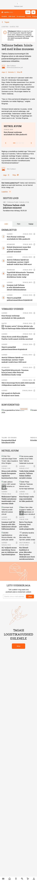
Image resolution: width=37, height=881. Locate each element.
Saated (4, 323)
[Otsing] (22, 878)
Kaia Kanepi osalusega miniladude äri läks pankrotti (26, 499)
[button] (14, 596)
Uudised (10, 234)
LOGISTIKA (5, 26)
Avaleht (4, 16)
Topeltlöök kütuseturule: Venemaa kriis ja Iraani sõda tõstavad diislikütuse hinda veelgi (20, 274)
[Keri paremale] (31, 143)
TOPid (28, 16)
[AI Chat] (28, 878)
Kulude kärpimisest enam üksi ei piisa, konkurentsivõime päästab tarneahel (19, 249)
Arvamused (21, 16)
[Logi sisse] (34, 878)
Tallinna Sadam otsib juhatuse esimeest (14, 206)
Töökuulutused (12, 202)
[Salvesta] (34, 234)
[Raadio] (16, 878)
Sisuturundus (24, 542)
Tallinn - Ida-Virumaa (9, 437)
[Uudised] (9, 878)
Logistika (5, 192)
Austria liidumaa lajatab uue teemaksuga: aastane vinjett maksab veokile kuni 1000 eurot (19, 262)
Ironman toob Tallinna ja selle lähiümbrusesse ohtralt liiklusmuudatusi (16, 287)
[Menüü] (3, 878)
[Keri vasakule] (6, 143)
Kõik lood (11, 16)
